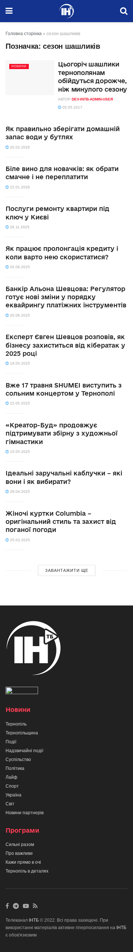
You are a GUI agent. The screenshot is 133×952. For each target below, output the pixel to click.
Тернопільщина (22, 733)
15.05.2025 (19, 403)
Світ (10, 803)
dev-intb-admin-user (92, 99)
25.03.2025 (19, 540)
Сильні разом (20, 844)
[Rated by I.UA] (22, 692)
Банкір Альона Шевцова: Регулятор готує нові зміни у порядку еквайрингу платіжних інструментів (66, 297)
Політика (15, 768)
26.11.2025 (19, 227)
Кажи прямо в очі (23, 862)
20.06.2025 (19, 267)
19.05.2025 (19, 363)
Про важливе (19, 853)
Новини (19, 66)
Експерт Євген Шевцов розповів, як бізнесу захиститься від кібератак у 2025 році (65, 345)
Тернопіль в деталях (27, 871)
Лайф (11, 777)
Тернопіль (16, 724)
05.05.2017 (71, 107)
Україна (13, 795)
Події (11, 741)
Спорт (12, 786)
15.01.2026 (19, 187)
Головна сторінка (24, 33)
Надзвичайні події (24, 750)
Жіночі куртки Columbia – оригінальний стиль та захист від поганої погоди (61, 521)
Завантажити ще (66, 570)
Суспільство (18, 759)
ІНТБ (34, 920)
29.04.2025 (19, 491)
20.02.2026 (19, 147)
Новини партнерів (25, 812)
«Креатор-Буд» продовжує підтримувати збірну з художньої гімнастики (61, 433)
